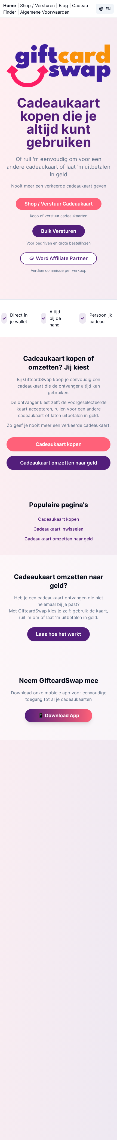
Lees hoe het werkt (58, 634)
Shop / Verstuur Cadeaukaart (58, 204)
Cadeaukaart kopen (59, 444)
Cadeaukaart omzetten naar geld (58, 463)
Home (9, 5)
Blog (63, 5)
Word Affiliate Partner (62, 258)
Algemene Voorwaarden (44, 12)
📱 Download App (58, 715)
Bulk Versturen (58, 231)
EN (108, 8)
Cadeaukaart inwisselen (58, 529)
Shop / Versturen (37, 5)
